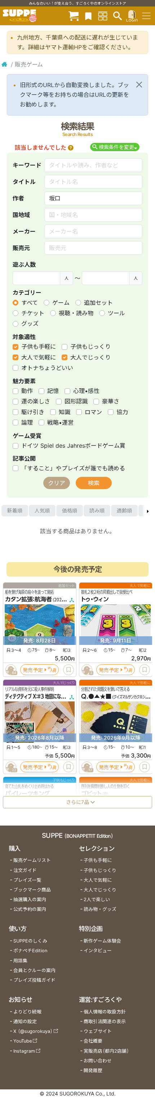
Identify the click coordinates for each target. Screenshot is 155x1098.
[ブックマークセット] (88, 16)
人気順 (42, 510)
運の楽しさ (35, 401)
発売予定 (33, 670)
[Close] (139, 84)
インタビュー (98, 950)
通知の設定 (25, 1021)
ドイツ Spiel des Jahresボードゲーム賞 (73, 445)
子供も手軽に (38, 346)
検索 (93, 483)
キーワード (27, 165)
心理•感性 (86, 390)
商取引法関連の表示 (105, 1021)
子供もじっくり (90, 346)
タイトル (24, 181)
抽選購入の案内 (29, 899)
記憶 (53, 390)
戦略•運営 (60, 422)
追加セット (98, 302)
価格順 (69, 510)
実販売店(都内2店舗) (106, 1051)
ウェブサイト (98, 1031)
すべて (29, 302)
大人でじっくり (90, 357)
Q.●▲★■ (96, 696)
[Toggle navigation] (146, 16)
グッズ (30, 323)
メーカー (24, 231)
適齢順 (124, 510)
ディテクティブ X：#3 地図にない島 (37, 696)
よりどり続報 (27, 1012)
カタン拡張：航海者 (28, 599)
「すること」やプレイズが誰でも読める (73, 468)
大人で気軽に (38, 357)
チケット (32, 313)
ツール (116, 313)
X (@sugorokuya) (33, 1031)
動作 (27, 390)
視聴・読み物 (76, 313)
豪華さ (110, 401)
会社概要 (93, 1041)
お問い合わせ (98, 1060)
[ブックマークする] (68, 669)
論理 (27, 422)
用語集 (20, 960)
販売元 (21, 248)
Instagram (24, 1051)
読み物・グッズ (100, 909)
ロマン (93, 412)
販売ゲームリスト (32, 860)
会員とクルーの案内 (34, 970)
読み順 (97, 510)
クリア (56, 483)
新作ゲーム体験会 (102, 941)
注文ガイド (25, 870)
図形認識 (76, 401)
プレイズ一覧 (27, 880)
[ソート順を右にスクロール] (148, 510)
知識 (64, 412)
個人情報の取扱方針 (105, 1012)
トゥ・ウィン (94, 599)
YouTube (22, 1041)
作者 (18, 198)
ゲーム (61, 302)
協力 (122, 412)
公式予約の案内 (29, 909)
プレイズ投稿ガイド (34, 980)
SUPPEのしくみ (30, 941)
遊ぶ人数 (24, 264)
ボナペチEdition (30, 950)
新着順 (14, 510)
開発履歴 (93, 1070)
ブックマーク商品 (32, 890)
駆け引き (32, 412)
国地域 (21, 214)
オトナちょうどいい (47, 367)
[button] (71, 147)
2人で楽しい (97, 899)
